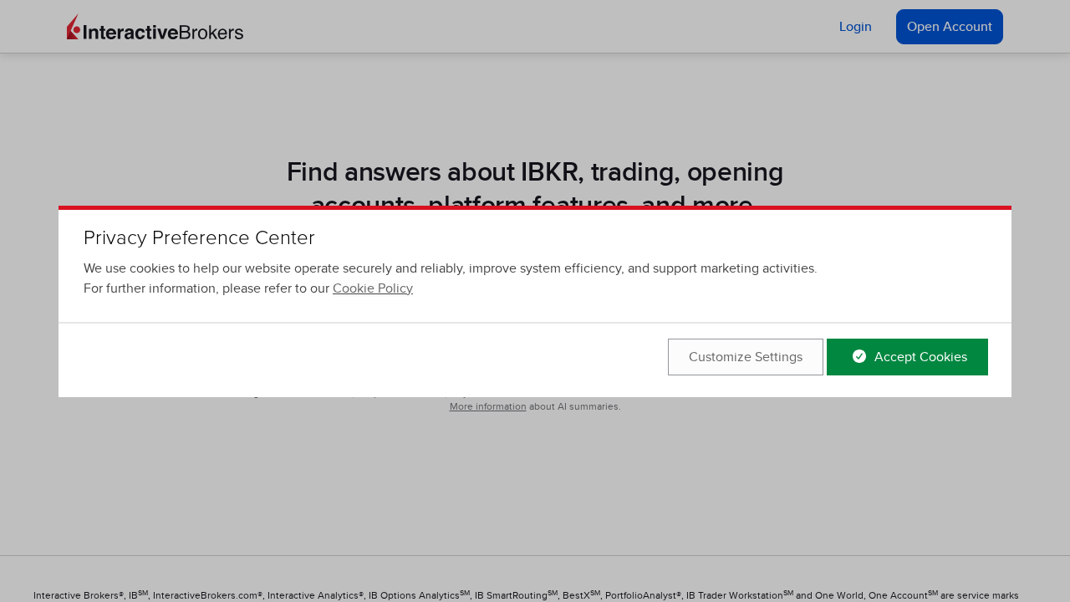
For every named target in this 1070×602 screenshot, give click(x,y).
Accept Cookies (919, 357)
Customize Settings (745, 357)
